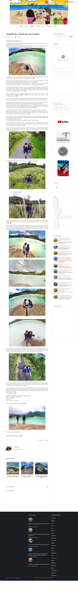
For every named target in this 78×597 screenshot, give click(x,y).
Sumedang (53, 565)
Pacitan (52, 550)
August (57, 214)
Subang (61, 109)
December (58, 209)
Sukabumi (53, 562)
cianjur (52, 523)
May (57, 224)
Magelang (53, 545)
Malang (52, 548)
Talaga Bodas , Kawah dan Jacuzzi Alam (63, 216)
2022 (56, 205)
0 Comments (18, 37)
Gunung (52, 530)
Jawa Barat (65, 106)
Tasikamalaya (54, 570)
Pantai (38, 26)
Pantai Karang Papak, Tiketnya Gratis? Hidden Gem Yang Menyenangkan (64, 289)
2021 (56, 207)
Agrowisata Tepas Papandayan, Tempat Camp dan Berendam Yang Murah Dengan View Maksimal (65, 258)
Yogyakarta (66, 109)
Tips (43, 26)
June (57, 222)
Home (21, 26)
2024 (56, 202)
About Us (36, 577)
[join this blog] (57, 187)
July (57, 221)
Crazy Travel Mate (16, 577)
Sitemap (51, 577)
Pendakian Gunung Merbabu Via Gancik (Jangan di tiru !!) (39, 524)
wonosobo (53, 572)
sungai (52, 567)
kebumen (53, 543)
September (58, 212)
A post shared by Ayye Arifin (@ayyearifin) (63, 71)
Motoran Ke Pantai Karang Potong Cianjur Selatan (13, 476)
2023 (56, 204)
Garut (60, 106)
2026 (56, 198)
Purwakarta (56, 109)
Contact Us (41, 577)
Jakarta (52, 533)
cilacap (52, 525)
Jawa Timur (53, 540)
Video (26, 26)
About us (49, 26)
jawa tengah (53, 538)
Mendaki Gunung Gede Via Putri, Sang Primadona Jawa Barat (41, 476)
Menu (55, 26)
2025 (56, 200)
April (57, 226)
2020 (56, 228)
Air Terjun (53, 518)
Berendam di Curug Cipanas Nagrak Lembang (27, 476)
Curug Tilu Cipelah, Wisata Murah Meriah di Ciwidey (38, 544)
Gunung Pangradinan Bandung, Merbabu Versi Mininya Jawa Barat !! (64, 239)
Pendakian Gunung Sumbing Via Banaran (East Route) (38, 564)
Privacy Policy (46, 577)
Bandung (32, 26)
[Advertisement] (61, 85)
